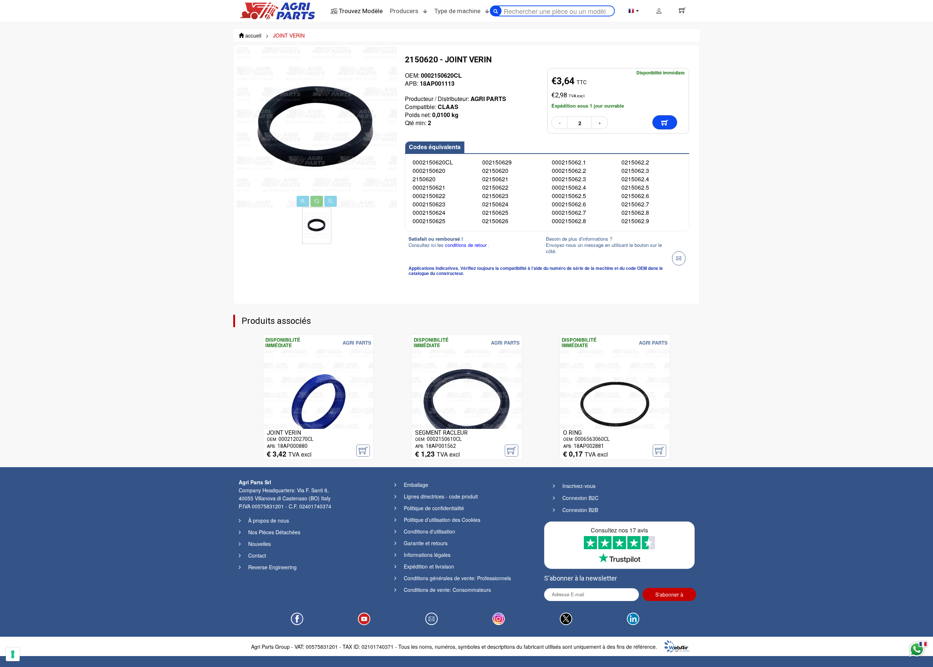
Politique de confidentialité (434, 508)
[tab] (434, 147)
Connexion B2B (580, 509)
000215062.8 (569, 221)
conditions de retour (466, 244)
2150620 (424, 179)
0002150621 (429, 187)
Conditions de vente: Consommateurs (447, 589)
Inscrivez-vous (579, 485)
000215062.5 (569, 195)
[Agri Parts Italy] (277, 10)
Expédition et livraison (429, 566)
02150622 (495, 187)
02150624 (495, 204)
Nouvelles (259, 543)
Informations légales (427, 554)
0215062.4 (635, 179)
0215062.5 (635, 187)
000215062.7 (569, 212)
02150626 (495, 221)
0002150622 (429, 195)
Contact (257, 555)
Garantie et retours (426, 543)
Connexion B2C (580, 497)
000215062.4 (569, 187)
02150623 (495, 195)
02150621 (495, 179)
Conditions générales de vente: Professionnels (457, 578)
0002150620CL (433, 162)
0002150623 (429, 204)
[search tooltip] (495, 10)
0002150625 (429, 221)
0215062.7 (635, 204)
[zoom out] (330, 201)
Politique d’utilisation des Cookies (442, 519)
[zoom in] (303, 201)
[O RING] (614, 403)
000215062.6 (569, 204)
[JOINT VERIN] (318, 403)
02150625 (495, 212)
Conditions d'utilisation (429, 531)
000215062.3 (569, 179)
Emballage (416, 484)
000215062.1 (569, 162)
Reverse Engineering (272, 567)
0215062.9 (635, 221)
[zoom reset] (317, 201)
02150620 (495, 170)
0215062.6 (635, 195)
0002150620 (429, 170)
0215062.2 (635, 162)
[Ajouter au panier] (664, 122)
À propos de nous (268, 520)
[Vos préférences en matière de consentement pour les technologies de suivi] (13, 654)
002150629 (497, 162)
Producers (405, 11)
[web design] (677, 645)
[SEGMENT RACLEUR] (466, 403)
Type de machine (458, 11)
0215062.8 (635, 212)
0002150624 (429, 212)
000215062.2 (569, 170)
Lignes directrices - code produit (441, 496)
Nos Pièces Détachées (274, 532)
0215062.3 (635, 170)
